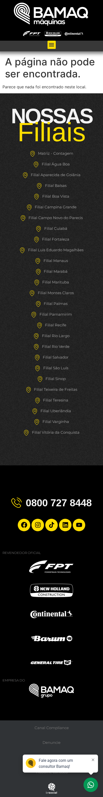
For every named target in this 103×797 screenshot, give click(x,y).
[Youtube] (79, 525)
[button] (52, 45)
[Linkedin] (65, 525)
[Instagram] (38, 525)
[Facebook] (24, 525)
